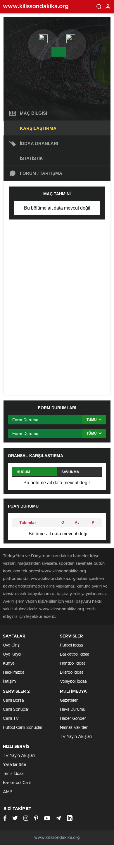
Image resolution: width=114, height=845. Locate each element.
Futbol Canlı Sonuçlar (22, 728)
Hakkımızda (13, 672)
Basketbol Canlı (17, 783)
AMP (7, 792)
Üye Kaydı (12, 654)
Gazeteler (69, 700)
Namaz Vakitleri (74, 728)
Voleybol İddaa (73, 682)
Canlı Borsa (13, 700)
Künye (9, 663)
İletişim (9, 682)
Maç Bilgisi (33, 113)
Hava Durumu (72, 710)
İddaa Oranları (39, 143)
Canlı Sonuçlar (16, 710)
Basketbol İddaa (74, 654)
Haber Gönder (73, 719)
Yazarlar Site (14, 765)
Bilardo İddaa (71, 672)
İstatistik (31, 158)
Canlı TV (11, 719)
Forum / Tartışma (41, 173)
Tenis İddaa (13, 774)
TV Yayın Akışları (76, 737)
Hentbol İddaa (72, 663)
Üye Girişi (11, 645)
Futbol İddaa (71, 645)
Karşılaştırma (38, 128)
